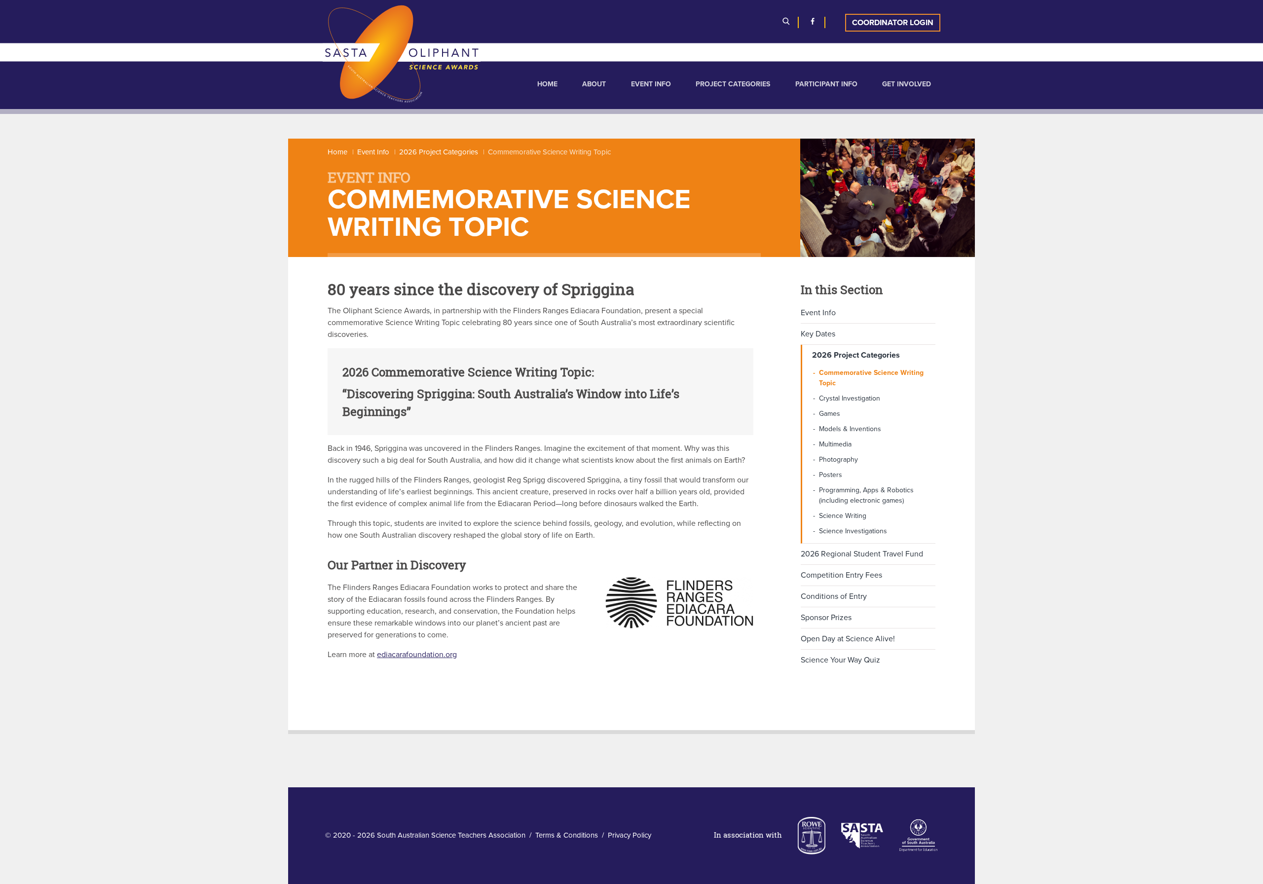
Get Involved (906, 84)
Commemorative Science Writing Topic (871, 377)
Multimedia (835, 444)
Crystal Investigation (849, 398)
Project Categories (733, 84)
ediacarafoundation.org (417, 655)
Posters (830, 475)
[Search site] (786, 22)
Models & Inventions (850, 429)
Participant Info (826, 84)
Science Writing (842, 516)
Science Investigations (853, 531)
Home (547, 84)
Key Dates (818, 334)
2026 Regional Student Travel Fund (862, 554)
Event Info (651, 84)
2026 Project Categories (438, 151)
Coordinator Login (892, 23)
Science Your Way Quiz (840, 660)
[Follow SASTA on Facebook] (813, 22)
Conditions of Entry (834, 596)
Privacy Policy (629, 835)
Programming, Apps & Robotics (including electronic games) (866, 495)
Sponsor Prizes (826, 618)
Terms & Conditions (566, 835)
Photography (838, 459)
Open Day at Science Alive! (848, 639)
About (594, 84)
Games (829, 413)
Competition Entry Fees (841, 575)
